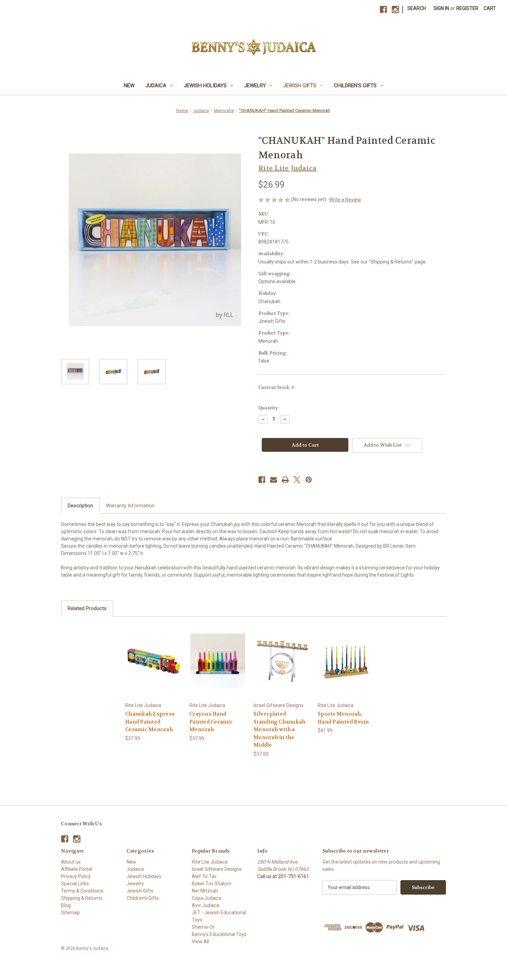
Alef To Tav (204, 876)
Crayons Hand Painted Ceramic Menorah (211, 721)
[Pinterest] (308, 480)
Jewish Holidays (205, 85)
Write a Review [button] (345, 199)
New (129, 85)
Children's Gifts (355, 85)
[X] (297, 480)
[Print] (285, 480)
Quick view (153, 655)
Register (467, 8)
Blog (66, 905)
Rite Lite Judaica (210, 862)
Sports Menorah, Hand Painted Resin (343, 717)
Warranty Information (130, 505)
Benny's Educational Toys (219, 934)
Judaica (156, 85)
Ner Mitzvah (205, 891)
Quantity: (268, 408)
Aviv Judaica (205, 905)
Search (416, 8)
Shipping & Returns (81, 898)
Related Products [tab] (87, 608)
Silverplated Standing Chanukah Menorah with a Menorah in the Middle (279, 729)
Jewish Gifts (299, 85)
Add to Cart (153, 667)
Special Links (75, 883)
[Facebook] (383, 9)
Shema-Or (203, 927)
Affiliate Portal (76, 869)
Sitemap (70, 912)
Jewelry (255, 85)
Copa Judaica (206, 898)
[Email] (273, 480)
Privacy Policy (76, 876)
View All (200, 941)
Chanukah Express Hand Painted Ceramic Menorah (150, 721)
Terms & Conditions (82, 891)
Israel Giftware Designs (217, 869)
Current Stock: (276, 387)
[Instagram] (395, 9)
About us (71, 862)
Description (80, 505)
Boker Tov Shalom (211, 883)
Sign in (441, 8)
